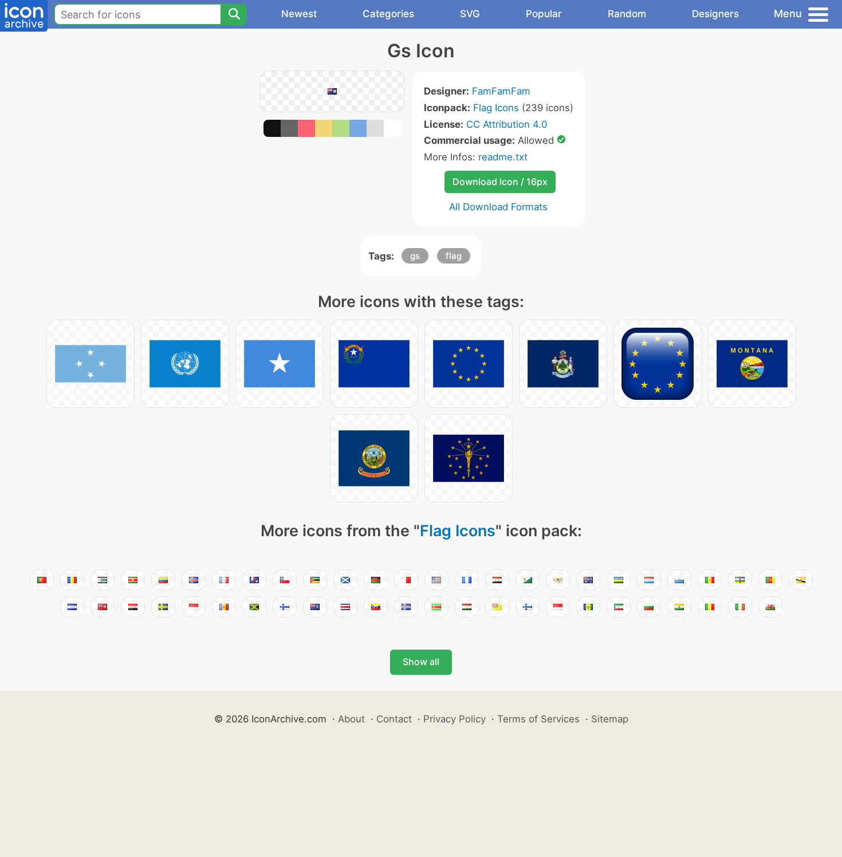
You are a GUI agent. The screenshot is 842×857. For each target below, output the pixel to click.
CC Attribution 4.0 (506, 124)
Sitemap (609, 719)
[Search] (234, 14)
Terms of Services (538, 719)
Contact (394, 719)
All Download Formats (498, 207)
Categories (388, 13)
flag (454, 255)
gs (415, 255)
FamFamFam (501, 91)
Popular (544, 13)
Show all (421, 661)
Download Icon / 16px (500, 181)
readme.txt (503, 157)
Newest (299, 13)
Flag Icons (496, 107)
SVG (470, 13)
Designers (715, 13)
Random (627, 13)
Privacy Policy (454, 719)
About (351, 719)
